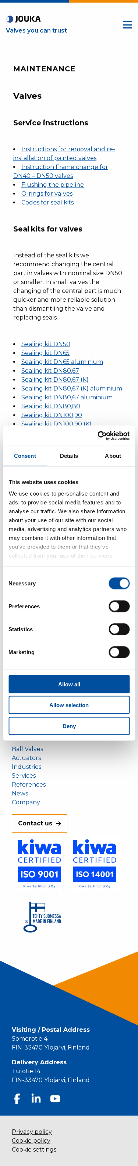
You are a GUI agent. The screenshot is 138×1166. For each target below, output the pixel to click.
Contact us (35, 823)
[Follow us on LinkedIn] (36, 1099)
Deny (69, 726)
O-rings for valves (46, 193)
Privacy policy (32, 1131)
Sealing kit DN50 (45, 344)
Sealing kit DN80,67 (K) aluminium (71, 388)
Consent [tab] (25, 456)
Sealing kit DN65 (45, 352)
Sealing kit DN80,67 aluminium (67, 397)
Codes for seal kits (47, 202)
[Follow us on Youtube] (55, 1099)
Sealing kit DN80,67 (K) (55, 379)
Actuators (26, 758)
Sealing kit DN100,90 (51, 415)
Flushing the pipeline (52, 184)
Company (26, 802)
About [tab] (113, 456)
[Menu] (127, 24)
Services (24, 776)
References (29, 785)
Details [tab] (69, 456)
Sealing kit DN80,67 (50, 370)
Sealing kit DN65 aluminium (62, 361)
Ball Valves (27, 749)
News (20, 794)
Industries (26, 767)
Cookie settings (34, 1149)
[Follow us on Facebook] (17, 1099)
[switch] (119, 606)
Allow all (69, 684)
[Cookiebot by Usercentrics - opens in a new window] (98, 435)
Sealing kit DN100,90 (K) (56, 423)
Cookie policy (31, 1140)
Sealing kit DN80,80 (50, 406)
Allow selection (69, 705)
